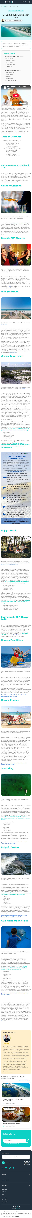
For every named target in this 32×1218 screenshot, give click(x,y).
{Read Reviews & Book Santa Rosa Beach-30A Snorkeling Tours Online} (14, 842)
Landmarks (5, 1202)
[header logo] (9, 2)
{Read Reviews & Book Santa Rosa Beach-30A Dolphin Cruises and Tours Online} (14, 916)
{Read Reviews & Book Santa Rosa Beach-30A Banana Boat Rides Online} (14, 695)
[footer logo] (16, 1207)
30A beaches (12, 352)
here (10, 286)
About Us (4, 1189)
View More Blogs (24, 1080)
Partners (4, 1191)
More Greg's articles (7, 1071)
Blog (3, 1194)
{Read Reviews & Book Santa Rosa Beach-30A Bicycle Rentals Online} (14, 763)
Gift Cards (4, 1199)
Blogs (2, 6)
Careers (4, 1196)
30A (2, 1021)
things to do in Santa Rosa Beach (16, 635)
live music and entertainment (19, 223)
